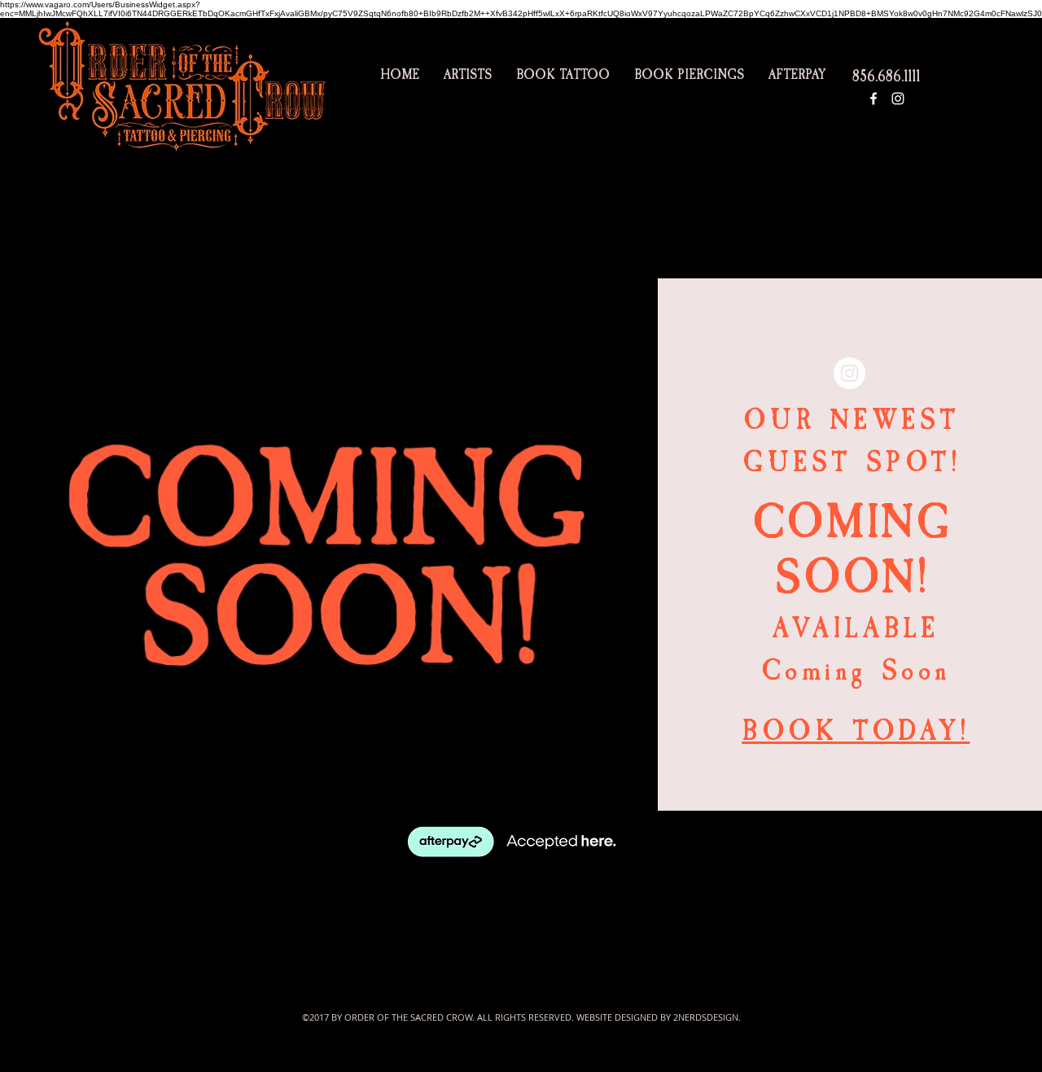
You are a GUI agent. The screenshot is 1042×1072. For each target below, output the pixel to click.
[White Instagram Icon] (898, 98)
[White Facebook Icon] (873, 98)
